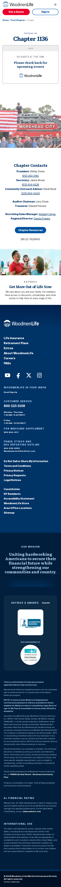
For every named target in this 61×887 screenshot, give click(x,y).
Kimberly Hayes (47, 214)
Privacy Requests (15, 475)
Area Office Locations (18, 508)
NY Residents (12, 493)
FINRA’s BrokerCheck (20, 774)
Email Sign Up (10, 392)
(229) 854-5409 (30, 193)
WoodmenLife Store (16, 503)
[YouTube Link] (7, 374)
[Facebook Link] (17, 374)
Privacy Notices (13, 470)
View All (46, 603)
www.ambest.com (32, 811)
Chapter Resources (30, 230)
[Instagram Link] (39, 374)
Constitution (12, 489)
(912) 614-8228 (30, 184)
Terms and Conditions (17, 465)
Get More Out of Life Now (30, 286)
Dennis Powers (42, 218)
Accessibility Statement (19, 498)
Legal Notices (12, 480)
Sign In (45, 11)
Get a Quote (16, 11)
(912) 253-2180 (30, 175)
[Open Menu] (55, 4)
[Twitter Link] (28, 374)
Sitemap (9, 512)
